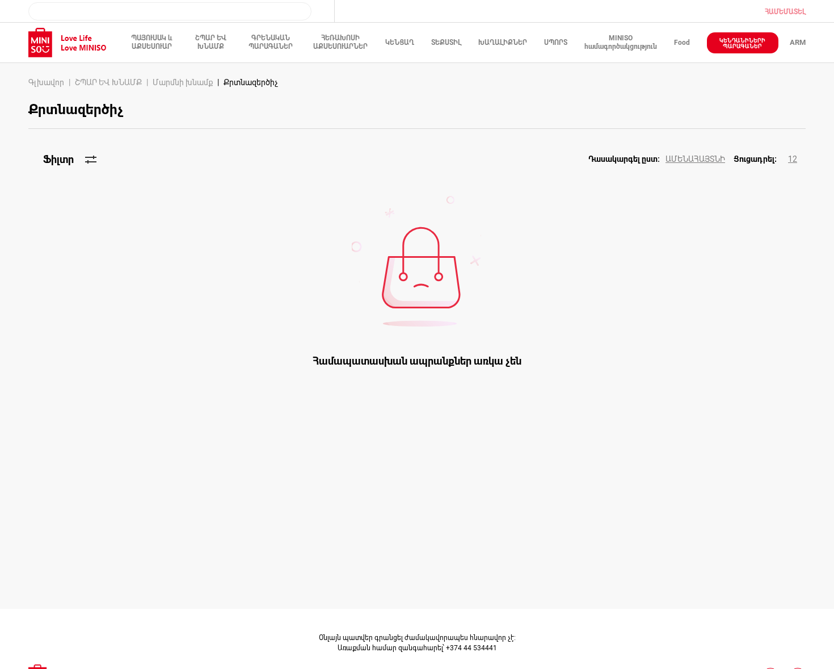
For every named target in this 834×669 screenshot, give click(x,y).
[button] (661, 159)
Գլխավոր (46, 82)
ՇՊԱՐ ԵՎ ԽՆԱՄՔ (108, 82)
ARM (798, 42)
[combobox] (169, 11)
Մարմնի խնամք (183, 82)
